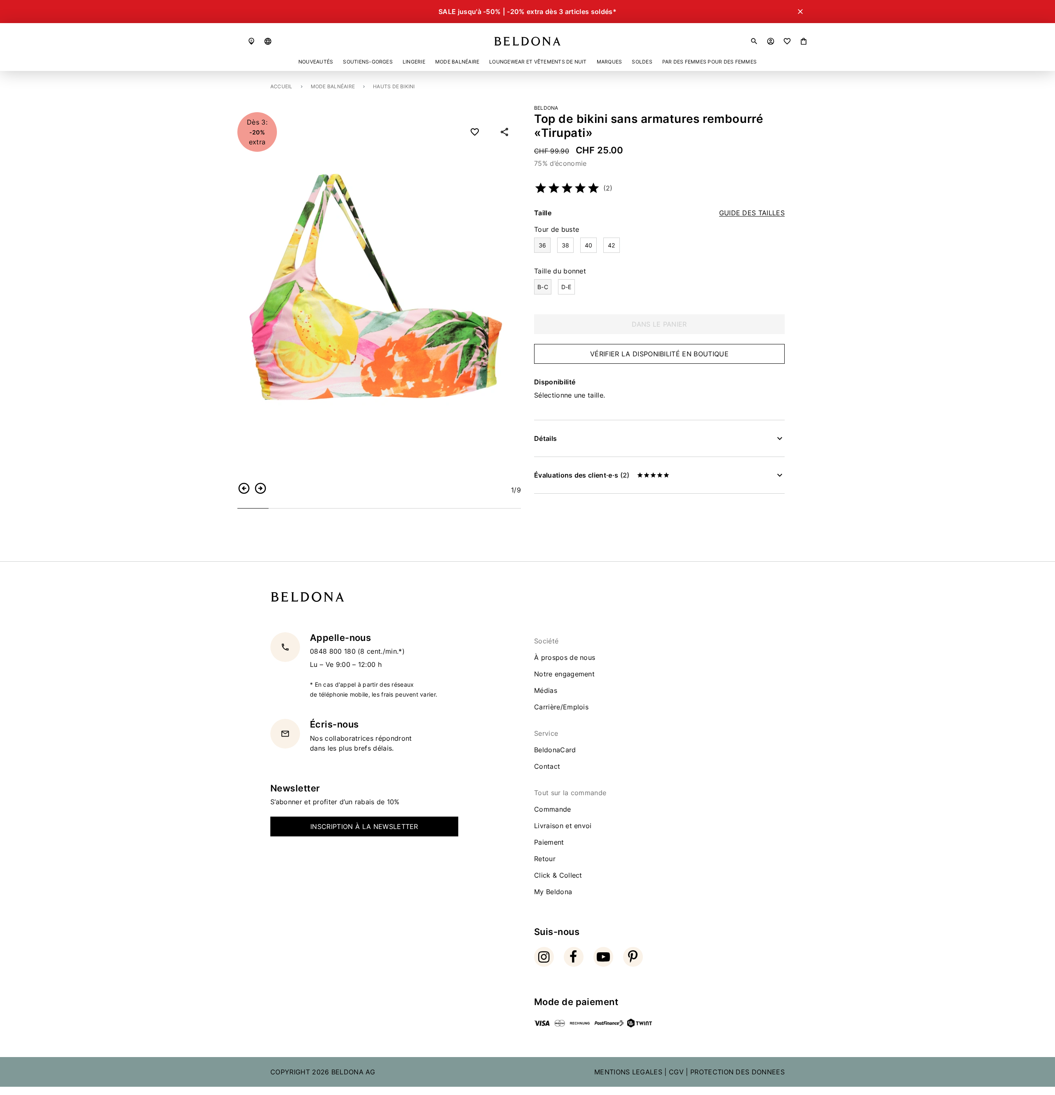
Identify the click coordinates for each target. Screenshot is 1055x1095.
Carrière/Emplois (561, 707)
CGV (676, 1072)
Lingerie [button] (414, 62)
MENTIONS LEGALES (628, 1072)
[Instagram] (544, 957)
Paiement (549, 842)
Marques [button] (609, 62)
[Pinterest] (633, 957)
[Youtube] (603, 957)
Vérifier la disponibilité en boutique (659, 354)
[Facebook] (574, 957)
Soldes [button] (642, 62)
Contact (547, 766)
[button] (268, 41)
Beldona (546, 108)
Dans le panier (659, 324)
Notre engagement (564, 674)
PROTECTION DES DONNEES (737, 1072)
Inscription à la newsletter (364, 826)
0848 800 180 (334, 651)
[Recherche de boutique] (251, 41)
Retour (545, 859)
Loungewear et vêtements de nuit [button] (537, 62)
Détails (545, 438)
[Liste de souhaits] (787, 41)
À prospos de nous (564, 657)
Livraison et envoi (563, 826)
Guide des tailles (752, 213)
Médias (545, 690)
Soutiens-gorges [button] (368, 62)
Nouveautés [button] (315, 62)
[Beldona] (527, 41)
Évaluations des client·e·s (581, 475)
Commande (552, 809)
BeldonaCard (555, 750)
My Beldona (553, 892)
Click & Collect (558, 875)
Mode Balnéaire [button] (457, 62)
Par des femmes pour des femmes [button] (709, 62)
